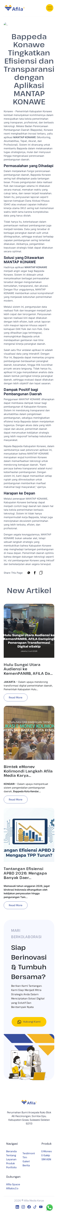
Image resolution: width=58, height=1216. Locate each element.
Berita (26, 1165)
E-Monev (46, 1151)
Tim (25, 1157)
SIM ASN (46, 1159)
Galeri (26, 1161)
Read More (15, 697)
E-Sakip (45, 1155)
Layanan (11, 1159)
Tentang (11, 1155)
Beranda (11, 1151)
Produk (10, 1163)
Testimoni (29, 1153)
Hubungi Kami (31, 1021)
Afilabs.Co (12, 1188)
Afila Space (13, 1184)
